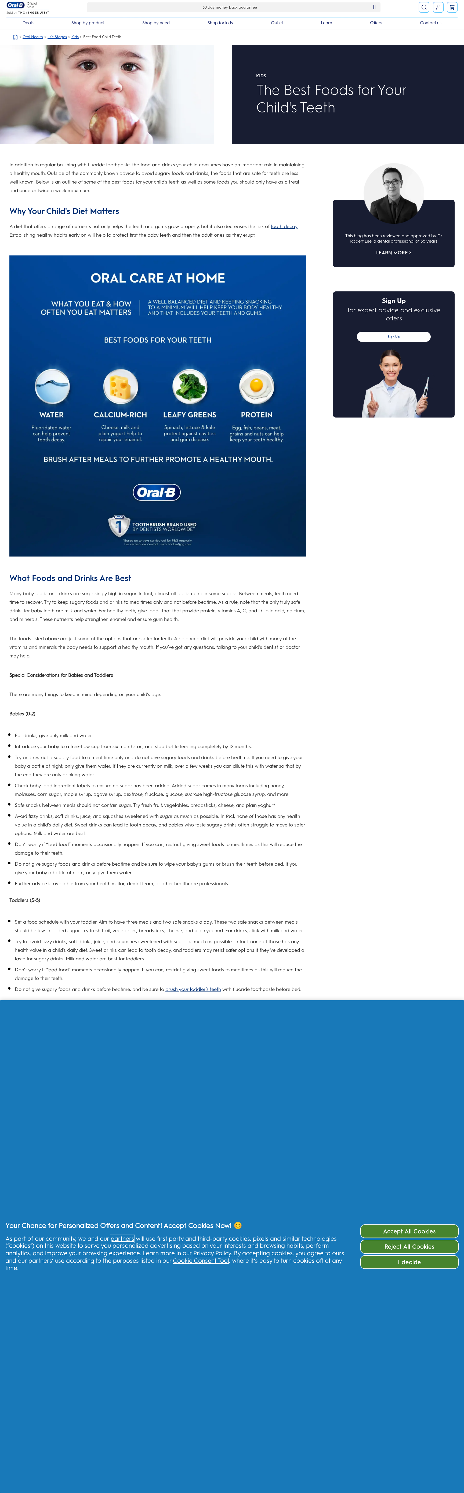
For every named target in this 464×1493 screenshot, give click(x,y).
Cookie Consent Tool (201, 1260)
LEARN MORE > (393, 253)
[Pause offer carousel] (374, 7)
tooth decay (284, 226)
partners (122, 1238)
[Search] (424, 7)
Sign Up (394, 337)
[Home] (15, 37)
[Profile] (438, 7)
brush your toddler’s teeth (193, 989)
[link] (452, 7)
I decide (409, 1262)
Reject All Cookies (409, 1246)
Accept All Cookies (409, 1231)
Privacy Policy (212, 1253)
